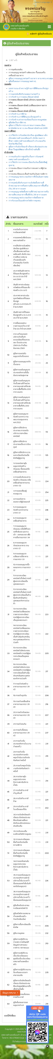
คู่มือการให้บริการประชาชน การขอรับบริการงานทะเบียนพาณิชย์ (21, 432)
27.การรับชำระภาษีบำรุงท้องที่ (20, 792)
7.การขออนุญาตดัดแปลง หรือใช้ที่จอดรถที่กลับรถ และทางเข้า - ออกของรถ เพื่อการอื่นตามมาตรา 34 (21, 532)
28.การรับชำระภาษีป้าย (20, 800)
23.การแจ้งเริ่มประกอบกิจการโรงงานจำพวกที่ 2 (22, 743)
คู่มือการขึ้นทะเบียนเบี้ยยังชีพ (22, 926)
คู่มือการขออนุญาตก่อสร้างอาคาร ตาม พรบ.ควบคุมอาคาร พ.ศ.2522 (21, 418)
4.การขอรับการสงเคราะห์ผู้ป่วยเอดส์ (21, 500)
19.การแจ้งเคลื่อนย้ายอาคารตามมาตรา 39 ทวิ (21, 704)
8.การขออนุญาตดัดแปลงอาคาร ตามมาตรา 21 (21, 545)
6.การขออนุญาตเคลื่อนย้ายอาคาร (20, 519)
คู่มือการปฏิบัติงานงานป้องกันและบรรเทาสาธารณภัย (22, 972)
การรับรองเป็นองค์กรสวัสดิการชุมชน (25, 200)
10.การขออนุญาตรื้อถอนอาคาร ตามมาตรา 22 (22, 567)
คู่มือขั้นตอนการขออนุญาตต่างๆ (22, 81)
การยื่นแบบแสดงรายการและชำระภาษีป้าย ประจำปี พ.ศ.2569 (22, 326)
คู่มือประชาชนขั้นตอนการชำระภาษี (21, 996)
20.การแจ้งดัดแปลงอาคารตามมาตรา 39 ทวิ (21, 715)
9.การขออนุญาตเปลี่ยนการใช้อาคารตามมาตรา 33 (20, 556)
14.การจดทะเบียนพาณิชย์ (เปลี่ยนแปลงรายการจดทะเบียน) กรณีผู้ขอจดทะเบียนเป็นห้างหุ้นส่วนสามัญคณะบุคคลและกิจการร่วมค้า (21, 634)
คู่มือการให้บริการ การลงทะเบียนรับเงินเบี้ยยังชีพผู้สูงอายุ (21, 455)
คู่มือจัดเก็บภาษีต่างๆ (17, 122)
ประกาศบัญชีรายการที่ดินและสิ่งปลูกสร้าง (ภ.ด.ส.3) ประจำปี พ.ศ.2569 (21, 275)
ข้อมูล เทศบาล (9, 993)
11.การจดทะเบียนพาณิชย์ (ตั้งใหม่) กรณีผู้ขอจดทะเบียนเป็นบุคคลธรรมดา (22, 580)
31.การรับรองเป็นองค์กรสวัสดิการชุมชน (22, 833)
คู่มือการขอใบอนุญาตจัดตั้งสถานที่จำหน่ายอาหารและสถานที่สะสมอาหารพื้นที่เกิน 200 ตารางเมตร (22, 403)
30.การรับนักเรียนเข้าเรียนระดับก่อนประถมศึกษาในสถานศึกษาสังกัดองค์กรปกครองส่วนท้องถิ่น (21, 820)
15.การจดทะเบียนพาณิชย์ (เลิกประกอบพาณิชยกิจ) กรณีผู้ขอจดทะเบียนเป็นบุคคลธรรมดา (22, 653)
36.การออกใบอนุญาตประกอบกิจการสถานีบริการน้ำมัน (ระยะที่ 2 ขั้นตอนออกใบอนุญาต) (22, 896)
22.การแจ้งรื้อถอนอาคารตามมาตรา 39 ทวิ (21, 732)
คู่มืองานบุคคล (18, 933)
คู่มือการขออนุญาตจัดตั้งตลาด (22, 363)
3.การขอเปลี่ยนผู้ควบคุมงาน (20, 492)
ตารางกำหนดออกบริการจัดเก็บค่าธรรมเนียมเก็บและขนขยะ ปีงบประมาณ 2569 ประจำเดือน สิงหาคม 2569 (21, 341)
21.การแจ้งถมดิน (19, 723)
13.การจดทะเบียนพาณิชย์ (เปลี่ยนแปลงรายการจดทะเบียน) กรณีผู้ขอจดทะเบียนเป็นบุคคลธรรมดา (21, 614)
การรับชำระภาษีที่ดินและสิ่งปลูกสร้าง (25, 117)
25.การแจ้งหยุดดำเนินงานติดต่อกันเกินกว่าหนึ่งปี (22, 768)
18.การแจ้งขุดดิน (20, 695)
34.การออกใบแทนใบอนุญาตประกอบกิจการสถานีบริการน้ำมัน (21, 865)
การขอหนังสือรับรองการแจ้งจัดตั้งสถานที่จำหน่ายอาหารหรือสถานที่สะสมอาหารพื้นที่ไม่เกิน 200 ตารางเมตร (28, 186)
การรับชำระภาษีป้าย (17, 114)
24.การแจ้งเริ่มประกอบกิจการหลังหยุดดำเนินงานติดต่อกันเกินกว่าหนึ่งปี (21, 756)
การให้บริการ (14, 162)
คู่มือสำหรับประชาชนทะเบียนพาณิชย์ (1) (21, 907)
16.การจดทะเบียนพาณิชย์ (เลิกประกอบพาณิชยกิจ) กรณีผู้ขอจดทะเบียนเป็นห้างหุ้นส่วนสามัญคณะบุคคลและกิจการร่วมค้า (22, 671)
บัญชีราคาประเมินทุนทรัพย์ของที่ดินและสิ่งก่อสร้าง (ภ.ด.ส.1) (21, 287)
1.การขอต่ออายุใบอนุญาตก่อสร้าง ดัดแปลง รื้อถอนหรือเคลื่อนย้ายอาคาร (21, 467)
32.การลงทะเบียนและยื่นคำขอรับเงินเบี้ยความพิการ (21, 842)
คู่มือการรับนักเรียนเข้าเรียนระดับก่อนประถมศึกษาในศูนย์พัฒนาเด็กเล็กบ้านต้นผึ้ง (22, 985)
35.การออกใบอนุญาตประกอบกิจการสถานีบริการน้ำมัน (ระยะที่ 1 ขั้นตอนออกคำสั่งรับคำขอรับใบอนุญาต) (22, 880)
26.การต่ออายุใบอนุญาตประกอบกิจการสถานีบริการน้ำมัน (20, 781)
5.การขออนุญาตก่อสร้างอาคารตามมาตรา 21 (20, 510)
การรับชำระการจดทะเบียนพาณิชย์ (24, 97)
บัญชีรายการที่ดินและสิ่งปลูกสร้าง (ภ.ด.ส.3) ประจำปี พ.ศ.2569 (22, 315)
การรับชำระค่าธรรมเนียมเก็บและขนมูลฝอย (27, 119)
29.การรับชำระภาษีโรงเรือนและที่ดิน (20, 808)
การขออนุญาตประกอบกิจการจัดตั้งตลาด (26, 198)
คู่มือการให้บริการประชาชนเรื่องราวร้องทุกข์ (22, 444)
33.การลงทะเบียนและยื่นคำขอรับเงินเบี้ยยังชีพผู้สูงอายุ (21, 853)
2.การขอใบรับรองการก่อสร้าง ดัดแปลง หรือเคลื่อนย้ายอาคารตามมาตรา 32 (22, 481)
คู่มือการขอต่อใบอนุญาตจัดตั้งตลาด (21, 355)
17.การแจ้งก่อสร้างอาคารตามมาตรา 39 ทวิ (21, 686)
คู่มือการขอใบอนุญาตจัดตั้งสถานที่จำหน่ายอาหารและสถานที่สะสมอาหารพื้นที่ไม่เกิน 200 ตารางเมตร (22, 386)
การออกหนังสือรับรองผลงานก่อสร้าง (24, 94)
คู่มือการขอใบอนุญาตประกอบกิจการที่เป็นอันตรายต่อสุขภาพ (21, 372)
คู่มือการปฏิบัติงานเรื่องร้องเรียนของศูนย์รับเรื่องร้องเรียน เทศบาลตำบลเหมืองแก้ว (21, 958)
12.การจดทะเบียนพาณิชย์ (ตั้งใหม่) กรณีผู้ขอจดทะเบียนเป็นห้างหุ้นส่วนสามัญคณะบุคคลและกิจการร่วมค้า (22, 596)
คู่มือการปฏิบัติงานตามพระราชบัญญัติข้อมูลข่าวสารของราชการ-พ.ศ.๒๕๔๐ (21, 943)
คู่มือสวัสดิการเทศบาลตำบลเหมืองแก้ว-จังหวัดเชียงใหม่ (21, 916)
